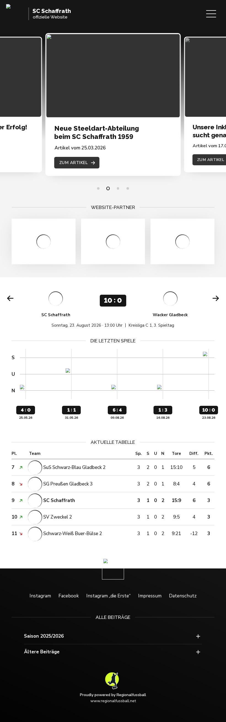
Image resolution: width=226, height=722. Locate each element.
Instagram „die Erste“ (108, 596)
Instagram (40, 596)
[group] (112, 307)
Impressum (150, 596)
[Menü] (211, 14)
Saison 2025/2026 (44, 636)
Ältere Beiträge (42, 652)
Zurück (10, 298)
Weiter (216, 298)
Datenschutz (183, 596)
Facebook (68, 596)
